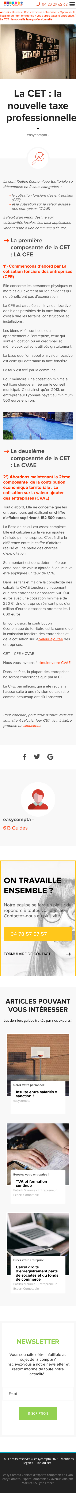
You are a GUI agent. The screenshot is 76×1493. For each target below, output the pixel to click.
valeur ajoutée (50, 639)
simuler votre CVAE (54, 663)
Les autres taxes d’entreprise (55, 16)
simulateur (31, 726)
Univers (17, 12)
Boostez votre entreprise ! (40, 12)
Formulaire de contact (27, 954)
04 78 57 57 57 (29, 934)
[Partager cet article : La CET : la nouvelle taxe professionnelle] (25, 757)
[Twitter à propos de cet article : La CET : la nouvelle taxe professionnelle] (37, 757)
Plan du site (43, 1463)
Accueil (5, 12)
